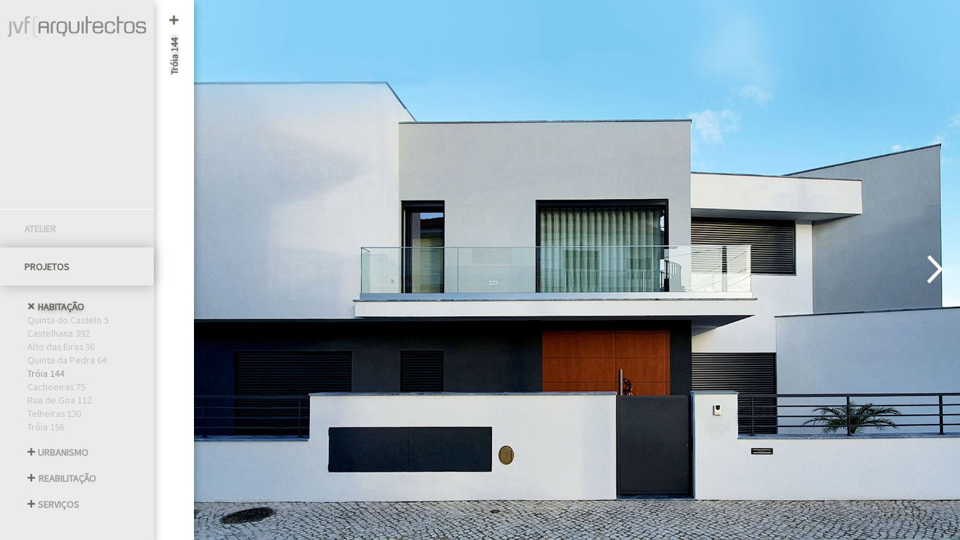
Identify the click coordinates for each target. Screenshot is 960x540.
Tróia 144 (46, 373)
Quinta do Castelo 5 (68, 319)
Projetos (47, 266)
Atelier (40, 228)
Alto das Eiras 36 (61, 346)
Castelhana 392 (58, 333)
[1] (935, 270)
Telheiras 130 (54, 413)
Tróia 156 (46, 426)
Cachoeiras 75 (56, 386)
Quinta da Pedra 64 (67, 359)
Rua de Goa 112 (59, 399)
